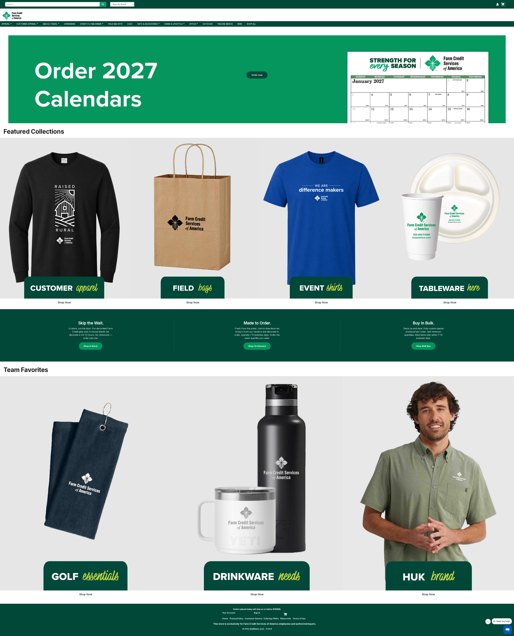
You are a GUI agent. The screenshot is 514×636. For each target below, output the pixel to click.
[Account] (497, 4)
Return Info (285, 618)
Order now (257, 75)
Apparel (6, 24)
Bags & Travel (50, 24)
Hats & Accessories (147, 24)
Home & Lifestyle (174, 24)
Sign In (257, 613)
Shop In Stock (91, 346)
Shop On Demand (257, 346)
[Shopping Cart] (503, 4)
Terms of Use (299, 618)
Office (192, 24)
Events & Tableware (90, 24)
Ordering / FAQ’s (271, 618)
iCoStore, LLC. (257, 628)
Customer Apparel (26, 24)
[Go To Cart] (285, 614)
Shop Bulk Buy (423, 346)
